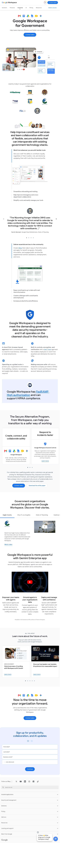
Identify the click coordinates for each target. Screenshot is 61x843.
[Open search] (45, 2)
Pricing (31, 7)
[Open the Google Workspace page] (9, 3)
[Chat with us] (55, 839)
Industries (20, 7)
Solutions (4, 7)
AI (26, 7)
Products (12, 7)
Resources (39, 7)
